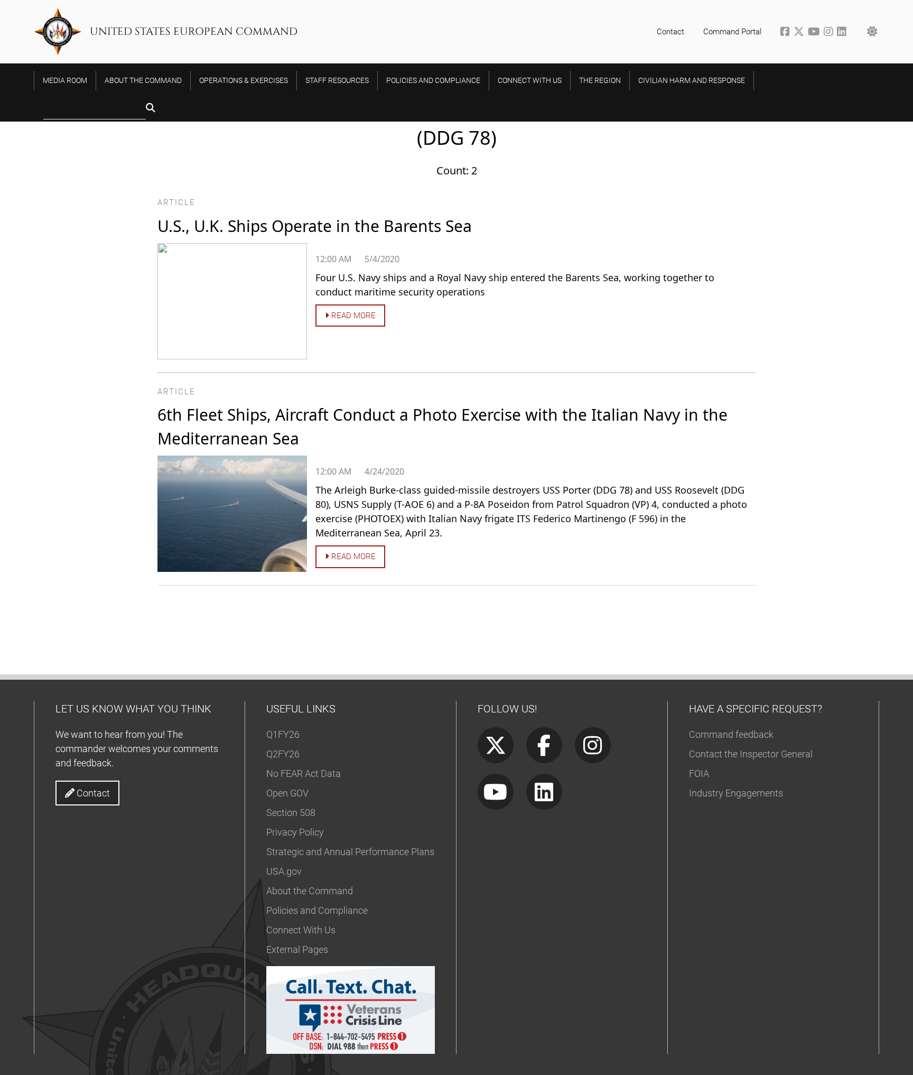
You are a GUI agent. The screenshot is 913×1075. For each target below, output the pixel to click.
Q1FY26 (283, 734)
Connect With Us (301, 929)
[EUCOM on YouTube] (816, 33)
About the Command (309, 890)
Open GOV (287, 793)
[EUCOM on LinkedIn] (842, 33)
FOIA (699, 773)
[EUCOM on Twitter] (801, 33)
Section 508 (290, 812)
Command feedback (731, 734)
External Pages (297, 949)
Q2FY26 (283, 753)
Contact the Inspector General (751, 753)
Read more (352, 315)
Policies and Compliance (317, 910)
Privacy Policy (295, 832)
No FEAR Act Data (303, 773)
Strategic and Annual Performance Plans (350, 851)
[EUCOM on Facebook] (787, 33)
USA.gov (284, 871)
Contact (670, 31)
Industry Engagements (736, 793)
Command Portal (732, 31)
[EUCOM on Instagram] (830, 33)
